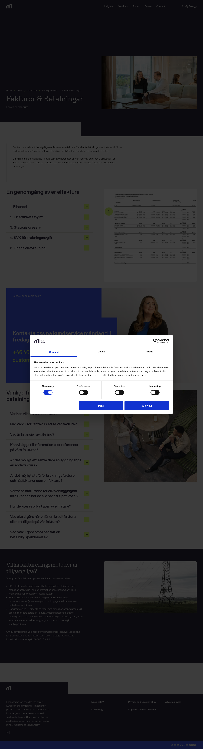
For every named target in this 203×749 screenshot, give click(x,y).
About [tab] (149, 351)
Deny (101, 405)
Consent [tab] (54, 352)
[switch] (83, 392)
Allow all (147, 405)
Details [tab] (101, 351)
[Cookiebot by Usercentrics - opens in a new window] (155, 341)
